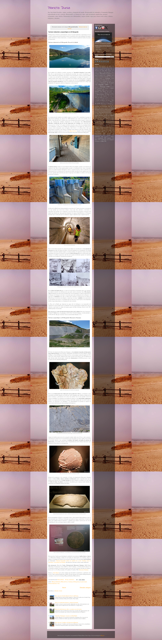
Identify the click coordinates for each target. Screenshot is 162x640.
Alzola (110, 66)
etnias (111, 131)
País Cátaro (97, 110)
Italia (96, 97)
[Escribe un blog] (80, 579)
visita (58, 583)
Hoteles (106, 93)
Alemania (103, 66)
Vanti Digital (56, 572)
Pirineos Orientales (99, 115)
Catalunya (70, 581)
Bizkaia (110, 73)
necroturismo (106, 136)
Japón (101, 97)
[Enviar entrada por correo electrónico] (77, 579)
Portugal (105, 117)
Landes (103, 99)
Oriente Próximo (104, 108)
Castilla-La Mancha (98, 78)
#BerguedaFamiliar (56, 581)
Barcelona (103, 74)
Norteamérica (104, 105)
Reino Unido (105, 118)
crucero (105, 131)
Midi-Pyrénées (105, 101)
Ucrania (112, 127)
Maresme (99, 101)
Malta (109, 100)
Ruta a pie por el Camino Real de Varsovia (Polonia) (66, 596)
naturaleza (97, 136)
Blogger (102, 635)
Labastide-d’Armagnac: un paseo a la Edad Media (66, 616)
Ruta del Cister (107, 121)
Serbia (112, 121)
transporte (111, 139)
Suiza (101, 124)
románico (109, 138)
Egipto (110, 81)
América (97, 67)
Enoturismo (103, 83)
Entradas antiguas (85, 587)
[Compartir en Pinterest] (84, 579)
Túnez (107, 127)
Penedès (106, 113)
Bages (100, 72)
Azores (96, 72)
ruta (96, 139)
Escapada (111, 83)
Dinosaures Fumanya (83, 569)
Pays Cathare (105, 109)
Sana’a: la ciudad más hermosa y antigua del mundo (66, 602)
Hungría (112, 93)
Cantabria (101, 76)
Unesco (98, 128)
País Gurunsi (109, 110)
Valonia (98, 130)
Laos (108, 98)
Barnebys (98, 47)
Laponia (112, 98)
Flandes (112, 88)
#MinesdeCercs (64, 581)
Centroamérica (98, 79)
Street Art (102, 122)
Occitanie (104, 106)
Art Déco (108, 69)
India (108, 94)
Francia (99, 90)
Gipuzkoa (97, 91)
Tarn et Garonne (98, 125)
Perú (111, 113)
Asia (103, 70)
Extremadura (99, 88)
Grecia (110, 91)
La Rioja (98, 98)
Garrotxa (111, 90)
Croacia (99, 81)
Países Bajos (99, 113)
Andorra (110, 67)
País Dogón (103, 110)
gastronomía (98, 133)
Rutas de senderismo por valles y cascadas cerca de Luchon (68, 609)
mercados (109, 133)
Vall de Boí (111, 128)
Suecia (96, 124)
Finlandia (106, 88)
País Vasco (101, 112)
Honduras (101, 93)
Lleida (97, 100)
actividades (98, 131)
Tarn (112, 124)
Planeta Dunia (59, 8)
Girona (104, 91)
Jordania (106, 97)
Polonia (99, 117)
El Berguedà (76, 581)
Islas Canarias (103, 96)
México (104, 103)
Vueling (98, 51)
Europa (102, 86)
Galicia (106, 90)
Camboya (96, 76)
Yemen (110, 130)
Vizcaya (103, 130)
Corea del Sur (106, 80)
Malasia (103, 100)
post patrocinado (83, 581)
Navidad (110, 103)
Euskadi (112, 87)
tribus (98, 141)
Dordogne (105, 81)
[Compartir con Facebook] (83, 579)
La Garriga (112, 97)
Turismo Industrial (52, 583)
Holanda (96, 93)
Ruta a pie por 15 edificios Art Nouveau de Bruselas (66, 622)
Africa (96, 66)
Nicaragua (96, 105)
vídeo (102, 141)
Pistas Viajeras (110, 115)
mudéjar (108, 135)
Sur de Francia (106, 124)
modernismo (98, 135)
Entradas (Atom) (58, 591)
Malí (113, 100)
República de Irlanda (102, 119)
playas (112, 136)
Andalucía (104, 67)
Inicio (64, 587)
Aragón (96, 69)
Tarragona (105, 125)
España (101, 84)
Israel (111, 96)
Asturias (110, 70)
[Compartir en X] (81, 579)
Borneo (96, 75)
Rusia (109, 119)
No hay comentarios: (70, 579)
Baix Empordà (107, 72)
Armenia (101, 69)
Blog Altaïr (98, 49)
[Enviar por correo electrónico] (79, 579)
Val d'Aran (106, 128)
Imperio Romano (100, 94)
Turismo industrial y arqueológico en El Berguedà (63, 32)
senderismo (103, 139)
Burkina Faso (102, 75)
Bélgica (109, 75)
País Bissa (111, 109)
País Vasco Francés (110, 112)
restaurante (100, 138)
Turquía (102, 127)
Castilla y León (108, 76)
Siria (97, 122)
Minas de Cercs (73, 131)
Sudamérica (109, 122)
